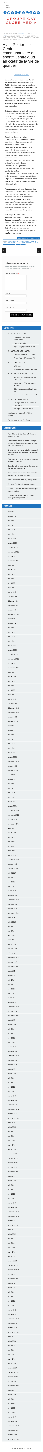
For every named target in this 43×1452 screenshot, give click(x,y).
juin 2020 (11, 837)
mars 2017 (11, 993)
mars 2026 (11, 534)
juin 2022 (11, 735)
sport (18, 244)
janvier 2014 (12, 1154)
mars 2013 (11, 1198)
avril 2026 (11, 530)
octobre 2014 (12, 1114)
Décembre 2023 (13, 654)
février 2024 (12, 645)
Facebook (5, 12)
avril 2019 (11, 882)
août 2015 (11, 1069)
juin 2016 (11, 1029)
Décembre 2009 (13, 1372)
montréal (29, 242)
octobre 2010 (12, 1328)
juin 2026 (11, 521)
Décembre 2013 (13, 1158)
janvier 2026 (12, 543)
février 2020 (12, 855)
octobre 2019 (12, 864)
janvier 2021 (12, 806)
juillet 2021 (12, 779)
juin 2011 (11, 1292)
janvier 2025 (12, 596)
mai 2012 (11, 1243)
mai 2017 (11, 984)
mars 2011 (11, 1305)
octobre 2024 (12, 610)
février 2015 (12, 1096)
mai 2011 (11, 1296)
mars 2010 (11, 1359)
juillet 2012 (12, 1234)
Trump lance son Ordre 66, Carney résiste (22, 480)
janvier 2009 (12, 1421)
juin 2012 (11, 1238)
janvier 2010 (12, 1368)
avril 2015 (11, 1087)
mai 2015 (11, 1082)
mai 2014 (11, 1136)
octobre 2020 (12, 819)
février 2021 (12, 801)
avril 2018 (11, 935)
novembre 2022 (13, 712)
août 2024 (11, 619)
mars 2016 (11, 1042)
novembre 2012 (13, 1216)
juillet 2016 (12, 1024)
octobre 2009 (12, 1381)
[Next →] (39, 250)
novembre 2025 (13, 552)
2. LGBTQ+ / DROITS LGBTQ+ (19, 351)
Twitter (8, 12)
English (8, 7)
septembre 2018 (13, 913)
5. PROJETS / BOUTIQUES (18, 399)
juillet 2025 (12, 570)
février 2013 (12, 1203)
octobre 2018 (12, 909)
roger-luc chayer (9, 244)
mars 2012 (11, 1252)
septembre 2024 (13, 614)
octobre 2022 (12, 717)
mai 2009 (11, 1403)
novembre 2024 (13, 605)
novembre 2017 (13, 958)
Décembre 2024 (13, 601)
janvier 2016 (12, 1051)
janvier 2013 (12, 1207)
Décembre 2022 (13, 708)
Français (9, 5)
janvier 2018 (12, 949)
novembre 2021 (13, 761)
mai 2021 (11, 788)
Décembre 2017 (13, 953)
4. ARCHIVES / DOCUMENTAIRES (20, 374)
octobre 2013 (12, 1167)
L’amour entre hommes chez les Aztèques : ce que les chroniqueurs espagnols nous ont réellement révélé (23, 443)
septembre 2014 (13, 1118)
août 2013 (11, 1176)
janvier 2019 (12, 895)
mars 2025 (11, 587)
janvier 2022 (12, 757)
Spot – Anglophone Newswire (24, 346)
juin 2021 (11, 784)
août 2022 (11, 726)
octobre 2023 (12, 663)
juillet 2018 (12, 922)
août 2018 (11, 917)
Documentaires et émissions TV (28, 238)
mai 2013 (11, 1189)
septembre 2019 (13, 868)
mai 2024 (11, 632)
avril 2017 (11, 989)
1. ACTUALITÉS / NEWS (17, 334)
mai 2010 (11, 1350)
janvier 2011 (12, 1314)
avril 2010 (11, 1354)
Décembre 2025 (13, 547)
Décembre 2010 (13, 1319)
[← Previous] (4, 250)
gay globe (21, 242)
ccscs (14, 241)
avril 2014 (11, 1140)
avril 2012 (11, 1247)
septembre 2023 (13, 668)
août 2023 (11, 672)
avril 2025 (11, 583)
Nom (8, 293)
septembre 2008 (13, 1439)
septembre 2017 (13, 966)
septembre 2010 (13, 1332)
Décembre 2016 (13, 1007)
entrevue (14, 242)
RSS (30, 12)
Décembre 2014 (13, 1105)
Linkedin (19, 12)
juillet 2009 (12, 1395)
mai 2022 (11, 739)
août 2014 (11, 1123)
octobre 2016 (12, 1011)
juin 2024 (11, 628)
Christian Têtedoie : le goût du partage (21, 484)
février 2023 (12, 699)
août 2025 (11, 565)
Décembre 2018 (13, 900)
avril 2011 (11, 1301)
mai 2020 (11, 842)
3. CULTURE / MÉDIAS (16, 362)
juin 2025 (11, 574)
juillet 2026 (12, 516)
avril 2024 (11, 637)
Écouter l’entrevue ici (21, 75)
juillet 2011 (12, 1288)
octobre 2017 (12, 962)
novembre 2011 (13, 1270)
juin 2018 (11, 926)
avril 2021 (11, 793)
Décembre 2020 (13, 810)
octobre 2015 (12, 1065)
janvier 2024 (12, 650)
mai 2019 (11, 877)
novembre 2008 (13, 1430)
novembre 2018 (13, 904)
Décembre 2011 (13, 1265)
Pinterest (16, 12)
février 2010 (12, 1363)
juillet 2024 (12, 623)
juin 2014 (11, 1131)
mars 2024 (11, 641)
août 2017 (11, 971)
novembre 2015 (13, 1060)
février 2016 (12, 1047)
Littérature (17, 366)
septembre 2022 (13, 721)
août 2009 (11, 1390)
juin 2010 (11, 1345)
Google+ (12, 12)
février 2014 (12, 1149)
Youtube (23, 12)
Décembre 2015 (13, 1056)
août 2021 (11, 775)
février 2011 (12, 1310)
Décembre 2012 (13, 1212)
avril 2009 (11, 1408)
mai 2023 (11, 686)
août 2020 (11, 828)
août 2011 (11, 1283)
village (23, 244)
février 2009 (12, 1417)
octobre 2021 (12, 766)
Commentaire (12, 274)
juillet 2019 (12, 873)
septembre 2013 (13, 1172)
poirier (35, 242)
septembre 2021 (13, 770)
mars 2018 (11, 940)
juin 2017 (11, 980)
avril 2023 (11, 690)
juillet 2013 (12, 1180)
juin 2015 (11, 1078)
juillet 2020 (12, 833)
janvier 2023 (12, 703)
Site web (10, 307)
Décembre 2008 (13, 1426)
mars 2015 (11, 1091)
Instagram (27, 12)
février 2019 (12, 891)
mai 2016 (11, 1033)
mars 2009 (11, 1412)
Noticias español (20, 343)
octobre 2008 (12, 1435)
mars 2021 (11, 797)
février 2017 (12, 998)
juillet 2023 (12, 677)
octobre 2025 (12, 556)
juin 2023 (11, 681)
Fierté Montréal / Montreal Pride (25, 358)
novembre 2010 (13, 1323)
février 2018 (12, 944)
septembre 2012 (13, 1225)
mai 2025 (11, 579)
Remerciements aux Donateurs (19, 420)
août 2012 (11, 1230)
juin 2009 (11, 1399)
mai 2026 (11, 525)
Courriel (10, 300)
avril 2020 (11, 846)
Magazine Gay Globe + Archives (25, 369)
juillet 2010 (12, 1341)
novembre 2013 (13, 1163)
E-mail (34, 13)
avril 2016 (11, 1038)
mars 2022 (11, 748)
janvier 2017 (12, 1002)
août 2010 (11, 1337)
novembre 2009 (13, 1377)
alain (10, 241)
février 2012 (12, 1256)
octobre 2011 (12, 1274)
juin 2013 (11, 1185)
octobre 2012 (12, 1221)
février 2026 (12, 538)
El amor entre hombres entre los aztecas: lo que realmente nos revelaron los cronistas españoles (23, 452)
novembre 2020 (13, 815)
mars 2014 (11, 1145)
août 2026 (11, 512)
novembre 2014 (13, 1109)
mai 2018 (11, 931)
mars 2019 (11, 886)
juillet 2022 (12, 730)
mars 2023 (11, 694)
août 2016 (11, 1020)
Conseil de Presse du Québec (24, 354)
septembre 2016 (13, 1016)
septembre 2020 (13, 824)
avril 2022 (11, 744)
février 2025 (12, 592)
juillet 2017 (12, 975)
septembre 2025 (13, 561)
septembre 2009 (13, 1386)
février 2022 (12, 752)
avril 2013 (11, 1194)
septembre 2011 (13, 1279)
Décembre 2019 (13, 859)
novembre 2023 (13, 659)
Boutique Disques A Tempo (23, 409)
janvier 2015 (12, 1100)
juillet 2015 (12, 1073)
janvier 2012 (12, 1261)
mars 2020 (11, 851)
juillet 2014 (12, 1127)
